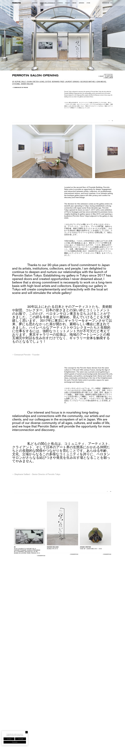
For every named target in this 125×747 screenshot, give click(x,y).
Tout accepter (20, 738)
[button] (29, 526)
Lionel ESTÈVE (45, 82)
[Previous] (109, 120)
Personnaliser (14, 742)
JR (13, 82)
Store (88, 2)
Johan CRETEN (32, 82)
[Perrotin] (16, 3)
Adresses (81, 2)
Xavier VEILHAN (27, 84)
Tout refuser (9, 738)
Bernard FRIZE (58, 82)
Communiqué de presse (20, 87)
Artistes (34, 2)
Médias (74, 2)
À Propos (60, 2)
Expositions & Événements (47, 2)
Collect (67, 2)
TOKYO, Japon (108, 77)
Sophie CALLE (20, 82)
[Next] (112, 120)
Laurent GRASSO (72, 82)
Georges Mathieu (88, 82)
